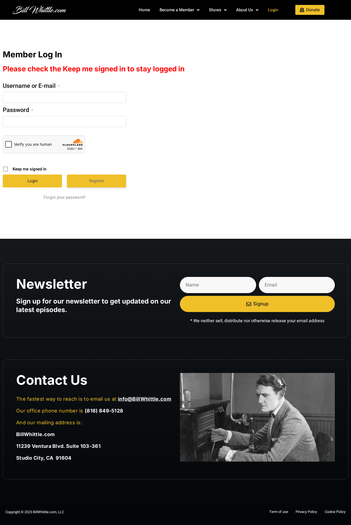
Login (273, 10)
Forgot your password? (65, 197)
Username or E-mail (31, 86)
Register (96, 181)
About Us (244, 10)
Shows (215, 10)
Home (144, 10)
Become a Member (177, 10)
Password (18, 110)
